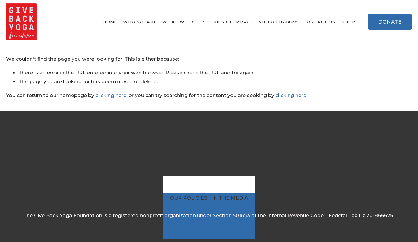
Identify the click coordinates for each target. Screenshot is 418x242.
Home (110, 21)
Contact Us (320, 21)
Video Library (278, 21)
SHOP (348, 21)
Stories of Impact (228, 21)
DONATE (389, 22)
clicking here (110, 95)
